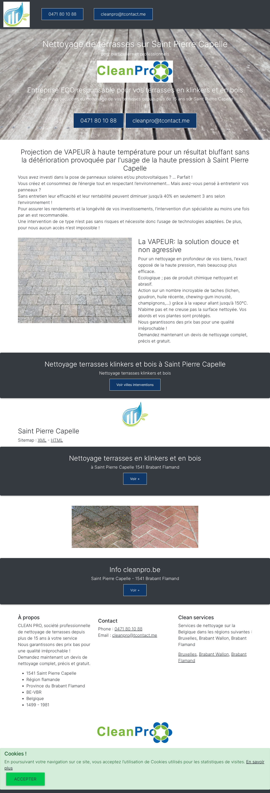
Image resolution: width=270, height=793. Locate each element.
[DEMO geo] (16, 14)
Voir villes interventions (135, 385)
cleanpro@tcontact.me (123, 14)
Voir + (135, 479)
